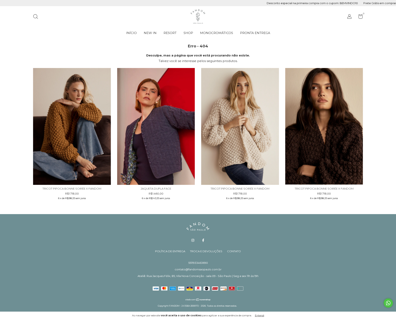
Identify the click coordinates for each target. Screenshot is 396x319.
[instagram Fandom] (192, 240)
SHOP (188, 33)
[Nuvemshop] (198, 300)
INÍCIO (131, 33)
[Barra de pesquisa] (37, 17)
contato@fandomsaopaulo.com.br (198, 269)
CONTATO (234, 251)
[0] (359, 17)
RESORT (170, 33)
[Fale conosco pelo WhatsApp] (388, 303)
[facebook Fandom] (203, 240)
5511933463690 (198, 262)
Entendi (259, 315)
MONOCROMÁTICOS (216, 33)
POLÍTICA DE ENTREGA (170, 251)
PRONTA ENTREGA (255, 33)
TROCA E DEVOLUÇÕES (206, 251)
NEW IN (150, 33)
